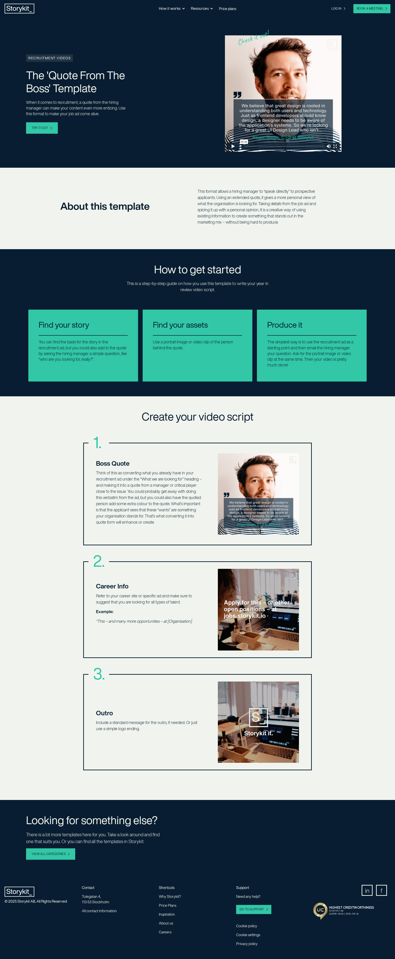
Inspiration (167, 914)
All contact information (99, 911)
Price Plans (167, 905)
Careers (165, 932)
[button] (171, 8)
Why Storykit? (170, 896)
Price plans (227, 8)
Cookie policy (246, 926)
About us (166, 923)
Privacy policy (247, 943)
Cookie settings (248, 935)
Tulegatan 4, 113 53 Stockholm (95, 899)
